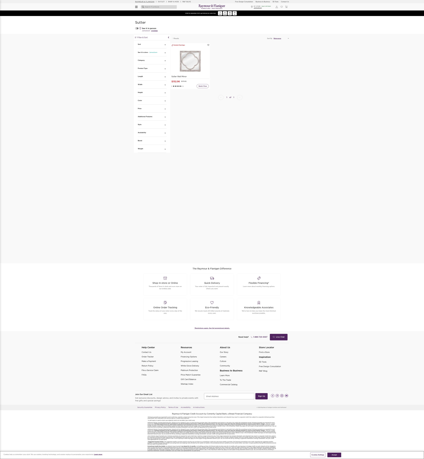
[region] (212, 455)
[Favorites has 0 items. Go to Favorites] (281, 7)
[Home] (212, 6)
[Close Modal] (168, 37)
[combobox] (159, 7)
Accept (334, 455)
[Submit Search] (142, 7)
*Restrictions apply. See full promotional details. (212, 328)
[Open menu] (137, 7)
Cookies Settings (317, 455)
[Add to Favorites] (208, 45)
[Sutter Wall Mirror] (190, 61)
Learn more (98, 454)
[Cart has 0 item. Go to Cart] (286, 7)
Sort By (269, 38)
